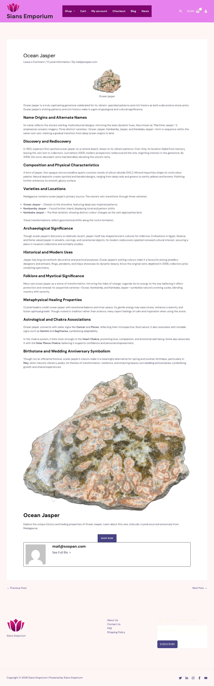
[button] (73, 11)
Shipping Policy (116, 632)
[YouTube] (205, 677)
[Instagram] (193, 677)
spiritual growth (40, 311)
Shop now (107, 538)
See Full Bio (60, 552)
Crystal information (58, 62)
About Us (112, 620)
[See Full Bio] (70, 552)
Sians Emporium (30, 16)
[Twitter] (180, 677)
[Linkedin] (186, 677)
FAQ (109, 628)
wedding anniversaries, (158, 363)
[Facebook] (199, 677)
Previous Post (17, 588)
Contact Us (114, 624)
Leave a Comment (34, 62)
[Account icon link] (205, 11)
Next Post (199, 588)
